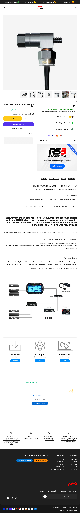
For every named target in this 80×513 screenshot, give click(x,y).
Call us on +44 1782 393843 (31, 438)
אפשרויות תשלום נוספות (18, 128)
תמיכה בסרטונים (72, 464)
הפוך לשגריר (60, 461)
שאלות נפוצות (73, 459)
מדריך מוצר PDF (72, 467)
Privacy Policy (61, 510)
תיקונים (62, 464)
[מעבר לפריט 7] (24, 94)
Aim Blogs (74, 472)
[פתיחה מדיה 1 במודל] (40, 52)
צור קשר (62, 459)
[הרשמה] (45, 496)
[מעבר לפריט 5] (40, 94)
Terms (66, 510)
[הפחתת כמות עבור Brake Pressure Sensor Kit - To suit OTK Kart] (32, 118)
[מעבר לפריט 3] (57, 94)
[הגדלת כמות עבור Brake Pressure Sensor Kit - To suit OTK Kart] (25, 118)
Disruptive (70, 507)
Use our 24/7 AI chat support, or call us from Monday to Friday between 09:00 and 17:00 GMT (69, 440)
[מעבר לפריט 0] (73, 94)
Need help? (42, 140)
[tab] (71, 179)
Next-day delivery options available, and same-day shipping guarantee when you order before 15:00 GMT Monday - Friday (11, 441)
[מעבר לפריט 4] (48, 94)
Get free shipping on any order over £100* (49, 439)
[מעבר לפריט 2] (65, 94)
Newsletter (74, 469)
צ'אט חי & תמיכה (59, 467)
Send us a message (41, 460)
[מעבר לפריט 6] (32, 94)
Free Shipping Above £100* (10, 2)
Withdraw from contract (57, 469)
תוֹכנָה (75, 461)
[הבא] (6, 55)
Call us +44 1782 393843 (25, 460)
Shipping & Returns (73, 510)
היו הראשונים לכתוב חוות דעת (40, 403)
